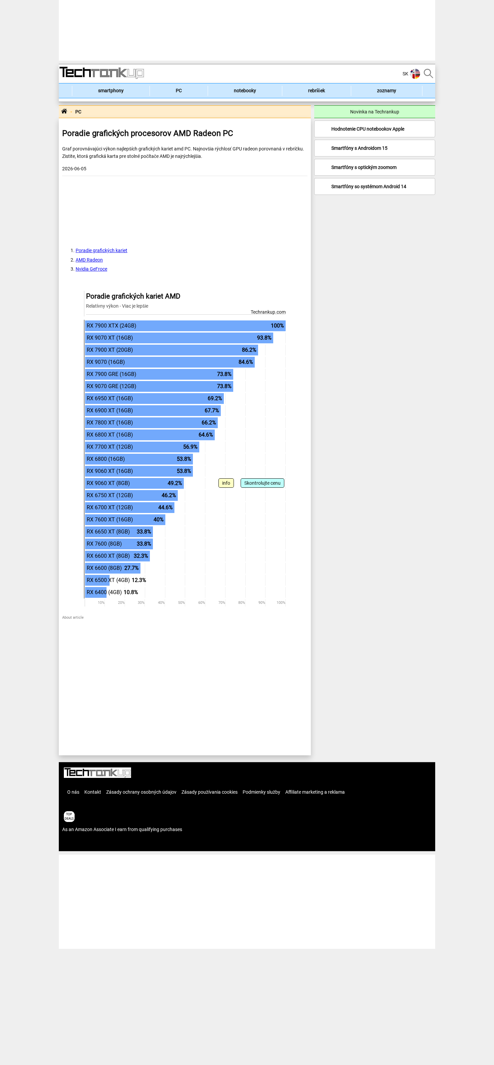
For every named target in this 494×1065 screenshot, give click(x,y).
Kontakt (92, 792)
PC (179, 90)
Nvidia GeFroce (91, 269)
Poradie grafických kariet (101, 250)
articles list (73, 843)
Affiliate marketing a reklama (315, 792)
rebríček (316, 90)
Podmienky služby (261, 792)
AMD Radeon (89, 260)
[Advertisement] (247, 30)
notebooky (245, 90)
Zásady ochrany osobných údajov (141, 792)
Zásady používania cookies (209, 792)
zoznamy (386, 90)
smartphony (111, 90)
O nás (73, 792)
